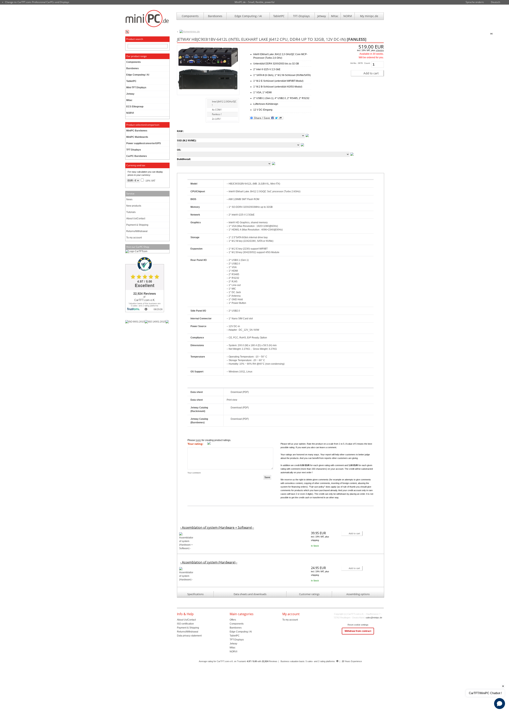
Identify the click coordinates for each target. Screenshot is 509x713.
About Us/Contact (135, 218)
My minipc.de (369, 16)
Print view (232, 399)
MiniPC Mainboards (137, 137)
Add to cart (371, 73)
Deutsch (495, 2)
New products (133, 205)
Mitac (334, 16)
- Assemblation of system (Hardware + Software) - (217, 527)
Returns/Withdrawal (137, 231)
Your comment (194, 473)
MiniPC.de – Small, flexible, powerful (254, 2)
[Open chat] (499, 703)
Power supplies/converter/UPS (143, 143)
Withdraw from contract (358, 631)
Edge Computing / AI (248, 16)
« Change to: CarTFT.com (35, 2)
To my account (134, 237)
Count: (367, 63)
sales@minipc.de (374, 617)
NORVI (347, 16)
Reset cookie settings (358, 625)
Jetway (321, 16)
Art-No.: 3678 (356, 63)
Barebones (215, 16)
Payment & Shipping (137, 224)
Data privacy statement (189, 635)
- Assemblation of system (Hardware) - (208, 562)
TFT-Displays (301, 16)
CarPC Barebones (136, 156)
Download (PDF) (240, 392)
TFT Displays (133, 149)
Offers (233, 619)
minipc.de (194, 31)
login (198, 440)
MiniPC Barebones (136, 130)
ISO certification (185, 623)
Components (190, 16)
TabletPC (279, 16)
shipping (380, 50)
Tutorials (131, 212)
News (129, 199)
